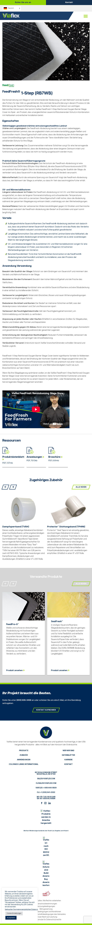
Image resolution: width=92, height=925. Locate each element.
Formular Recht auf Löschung (46, 917)
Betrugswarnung (46, 909)
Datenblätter (68, 755)
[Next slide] (13, 487)
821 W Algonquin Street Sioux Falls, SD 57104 (46, 773)
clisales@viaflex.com (46, 783)
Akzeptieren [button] (11, 918)
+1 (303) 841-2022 (47, 792)
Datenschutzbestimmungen (46, 904)
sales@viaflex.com (46, 779)
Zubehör (24, 755)
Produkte (23, 750)
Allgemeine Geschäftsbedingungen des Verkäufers (46, 914)
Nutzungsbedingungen (46, 906)
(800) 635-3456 (23, 700)
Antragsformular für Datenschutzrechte (46, 919)
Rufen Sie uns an (23, 2)
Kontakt (69, 2)
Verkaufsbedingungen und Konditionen (46, 912)
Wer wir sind (68, 750)
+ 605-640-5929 (50, 788)
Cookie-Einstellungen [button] (14, 913)
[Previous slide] (5, 487)
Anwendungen (23, 760)
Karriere (68, 760)
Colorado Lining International (23, 764)
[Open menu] (85, 16)
